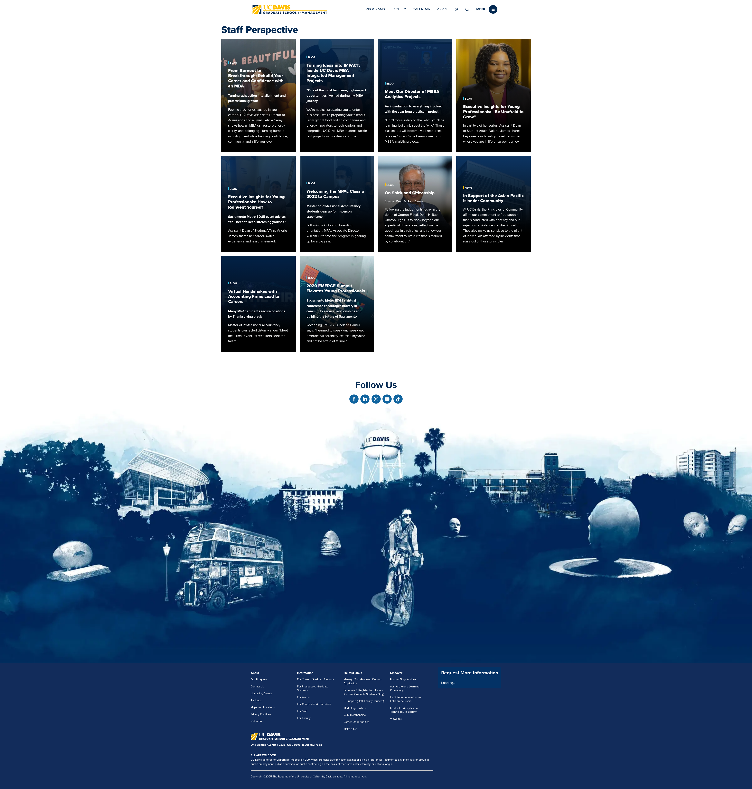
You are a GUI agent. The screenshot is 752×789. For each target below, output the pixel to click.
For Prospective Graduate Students (312, 688)
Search (467, 9)
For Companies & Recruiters (314, 704)
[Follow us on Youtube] (387, 399)
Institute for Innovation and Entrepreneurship (406, 699)
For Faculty (304, 718)
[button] (486, 9)
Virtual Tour (257, 721)
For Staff (302, 711)
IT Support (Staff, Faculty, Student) (364, 701)
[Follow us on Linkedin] (365, 399)
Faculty (399, 9)
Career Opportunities (356, 722)
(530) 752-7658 (312, 745)
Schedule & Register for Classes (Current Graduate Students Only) (364, 692)
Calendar (421, 9)
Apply (442, 9)
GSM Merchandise (355, 715)
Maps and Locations (263, 707)
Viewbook (396, 719)
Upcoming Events (261, 693)
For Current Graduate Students (316, 679)
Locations (456, 9)
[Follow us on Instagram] (376, 399)
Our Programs (259, 679)
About (255, 673)
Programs (375, 9)
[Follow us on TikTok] (398, 399)
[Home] (290, 9)
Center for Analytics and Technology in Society (404, 710)
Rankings (256, 700)
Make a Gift (350, 729)
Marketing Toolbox (355, 708)
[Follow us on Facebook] (354, 399)
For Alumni (303, 697)
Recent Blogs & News (403, 679)
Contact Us (257, 686)
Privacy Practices (261, 714)
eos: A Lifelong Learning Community (404, 688)
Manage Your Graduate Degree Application (362, 681)
